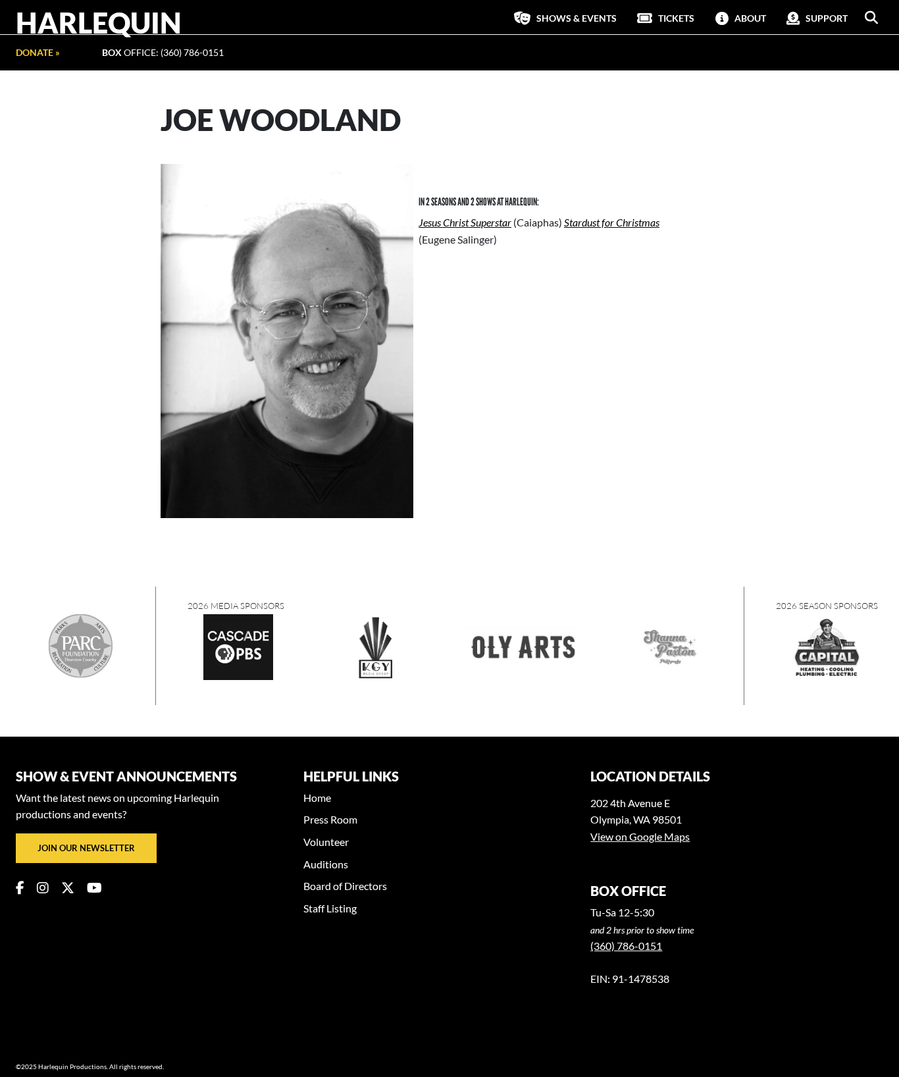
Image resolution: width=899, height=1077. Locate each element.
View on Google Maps (640, 836)
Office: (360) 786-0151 (163, 52)
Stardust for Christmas (611, 222)
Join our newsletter (86, 848)
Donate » (38, 52)
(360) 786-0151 (626, 945)
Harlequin (99, 22)
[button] (871, 17)
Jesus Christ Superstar (465, 222)
